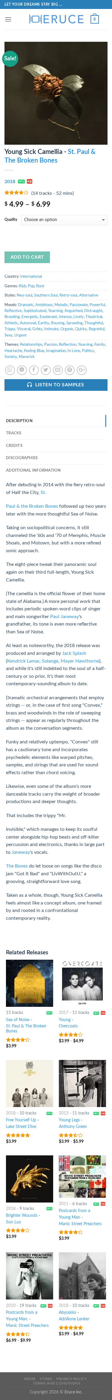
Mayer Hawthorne (80, 661)
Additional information (33, 470)
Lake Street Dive (21, 1127)
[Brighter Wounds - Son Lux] (29, 1179)
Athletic (11, 323)
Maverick (27, 357)
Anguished (73, 311)
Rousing (58, 323)
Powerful (97, 305)
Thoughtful (94, 323)
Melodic (61, 305)
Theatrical (93, 317)
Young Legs (69, 1120)
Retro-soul (68, 295)
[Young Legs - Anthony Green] (82, 1083)
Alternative (88, 295)
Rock (40, 286)
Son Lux (13, 1222)
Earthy (43, 323)
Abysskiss (67, 1313)
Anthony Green (73, 1127)
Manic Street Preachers (80, 1224)
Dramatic (25, 305)
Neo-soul (24, 295)
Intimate (51, 329)
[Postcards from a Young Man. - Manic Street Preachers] (29, 1275)
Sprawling (74, 323)
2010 (11, 1306)
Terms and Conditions (56, 1383)
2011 (63, 1204)
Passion (50, 344)
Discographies (22, 458)
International (31, 276)
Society (10, 357)
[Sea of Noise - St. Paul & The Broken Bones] (29, 983)
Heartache (13, 351)
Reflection (67, 344)
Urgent (20, 335)
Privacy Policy (71, 1379)
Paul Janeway (64, 616)
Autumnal (28, 323)
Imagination (56, 351)
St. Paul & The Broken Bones (26, 1029)
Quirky (81, 329)
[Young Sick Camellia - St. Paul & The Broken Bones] (56, 93)
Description (19, 421)
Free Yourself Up (21, 1120)
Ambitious (44, 305)
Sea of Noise (17, 1020)
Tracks (14, 433)
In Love (73, 351)
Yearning (55, 311)
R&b (22, 286)
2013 (63, 1113)
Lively (78, 317)
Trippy (9, 329)
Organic (66, 329)
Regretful (97, 329)
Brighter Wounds (21, 1216)
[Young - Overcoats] (82, 983)
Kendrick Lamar (23, 661)
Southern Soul (46, 295)
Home (30, 1379)
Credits (14, 445)
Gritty (37, 329)
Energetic (30, 317)
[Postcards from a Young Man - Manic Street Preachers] (82, 1176)
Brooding (12, 317)
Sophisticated (35, 311)
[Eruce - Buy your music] (56, 19)
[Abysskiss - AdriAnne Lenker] (82, 1275)
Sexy (8, 335)
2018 (9, 181)
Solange (50, 661)
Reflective (13, 311)
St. (43, 492)
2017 (63, 1013)
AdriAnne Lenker (74, 1319)
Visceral (23, 329)
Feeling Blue (34, 351)
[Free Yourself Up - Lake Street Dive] (29, 1083)
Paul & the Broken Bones (32, 506)
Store (46, 1379)
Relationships (31, 344)
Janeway (21, 852)
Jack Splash (74, 653)
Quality (10, 220)
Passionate (79, 305)
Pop (31, 286)
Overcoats (68, 1026)
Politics (88, 351)
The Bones (17, 866)
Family (99, 344)
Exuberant (48, 317)
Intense (65, 317)
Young (64, 1020)
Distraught (93, 311)
